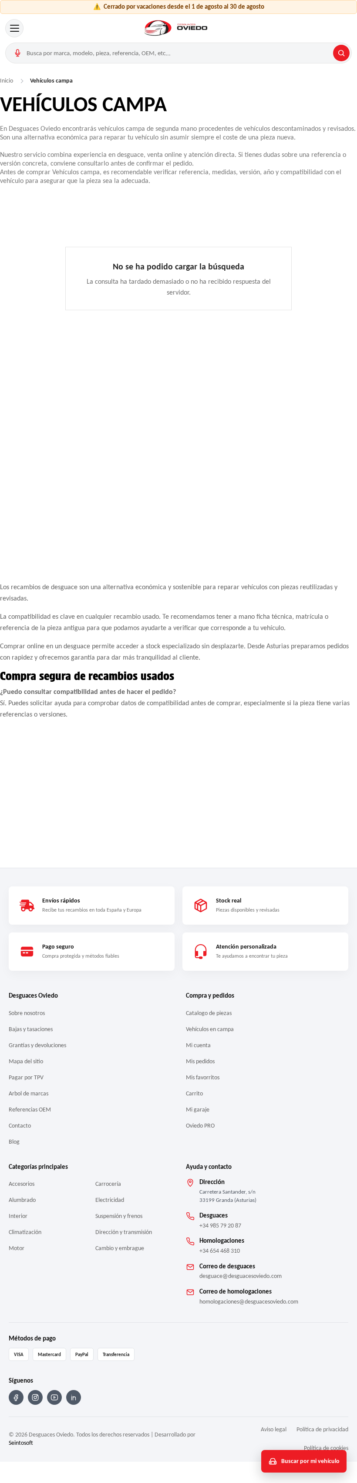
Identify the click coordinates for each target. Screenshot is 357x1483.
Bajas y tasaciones (31, 1029)
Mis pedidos (200, 1061)
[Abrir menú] (14, 28)
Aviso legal (273, 1429)
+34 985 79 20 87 (220, 1225)
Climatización (25, 1232)
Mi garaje (197, 1109)
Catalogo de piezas (209, 1013)
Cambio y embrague (119, 1248)
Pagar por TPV (26, 1077)
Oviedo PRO (200, 1125)
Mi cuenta (198, 1045)
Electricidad (109, 1200)
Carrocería (108, 1184)
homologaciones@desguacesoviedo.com (248, 1301)
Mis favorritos (202, 1077)
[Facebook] (16, 1397)
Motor (16, 1248)
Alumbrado (22, 1200)
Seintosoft (21, 1443)
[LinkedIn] (73, 1397)
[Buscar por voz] (17, 53)
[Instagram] (35, 1397)
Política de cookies (326, 1448)
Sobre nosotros (27, 1013)
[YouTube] (54, 1397)
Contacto (20, 1125)
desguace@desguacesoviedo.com (240, 1276)
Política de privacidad (322, 1429)
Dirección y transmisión (123, 1232)
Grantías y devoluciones (37, 1045)
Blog (14, 1141)
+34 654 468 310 (219, 1250)
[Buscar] (341, 53)
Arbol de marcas (28, 1093)
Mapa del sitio (26, 1061)
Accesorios (21, 1184)
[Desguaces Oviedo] (176, 28)
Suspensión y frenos (118, 1216)
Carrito (194, 1093)
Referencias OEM (30, 1109)
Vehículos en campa (210, 1029)
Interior (18, 1216)
